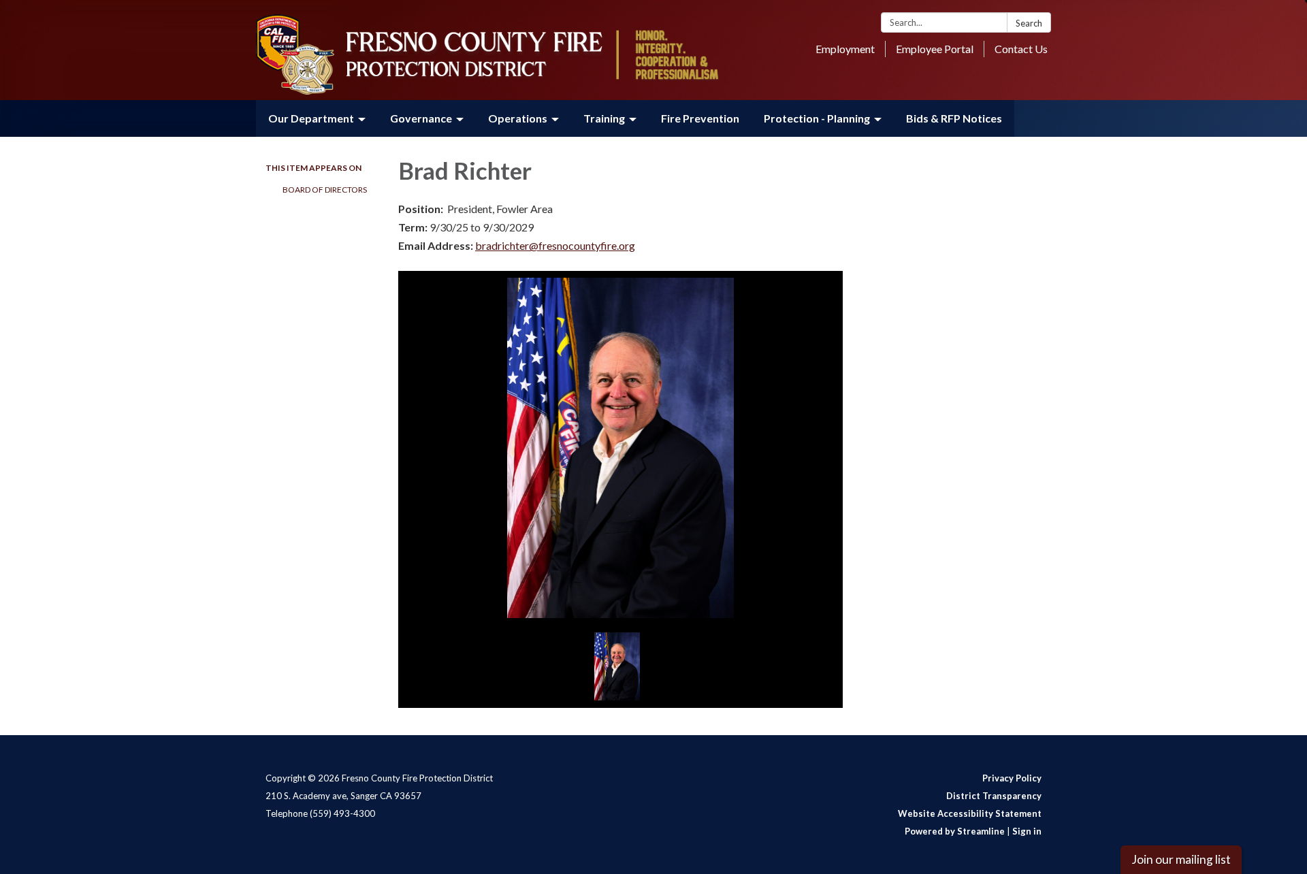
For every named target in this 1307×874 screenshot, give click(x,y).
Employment (845, 48)
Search (1029, 23)
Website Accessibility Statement (970, 813)
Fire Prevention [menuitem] (700, 118)
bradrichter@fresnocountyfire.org (555, 245)
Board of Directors (325, 189)
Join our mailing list (1181, 859)
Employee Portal (934, 48)
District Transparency (994, 795)
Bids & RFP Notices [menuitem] (954, 118)
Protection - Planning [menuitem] (817, 118)
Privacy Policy (1012, 778)
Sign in (1027, 831)
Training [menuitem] (604, 118)
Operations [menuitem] (517, 118)
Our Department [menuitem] (311, 118)
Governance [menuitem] (421, 118)
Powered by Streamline (955, 831)
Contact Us (1021, 48)
